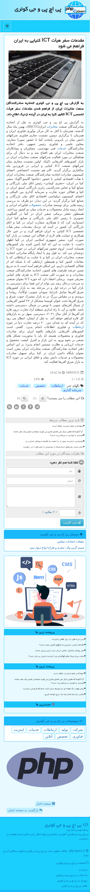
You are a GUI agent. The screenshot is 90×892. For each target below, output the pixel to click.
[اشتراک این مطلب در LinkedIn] (16, 406)
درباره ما (83, 869)
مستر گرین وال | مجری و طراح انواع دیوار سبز (57, 547)
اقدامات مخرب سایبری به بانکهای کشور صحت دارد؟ (61, 645)
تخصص (40, 385)
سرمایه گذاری (72, 390)
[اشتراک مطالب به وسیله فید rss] (9, 406)
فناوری (78, 736)
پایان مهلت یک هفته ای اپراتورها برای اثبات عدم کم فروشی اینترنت (53, 688)
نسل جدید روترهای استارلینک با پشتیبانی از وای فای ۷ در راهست (53, 447)
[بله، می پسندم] (42, 398)
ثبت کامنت (70, 522)
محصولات (35, 205)
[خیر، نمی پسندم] (24, 398)
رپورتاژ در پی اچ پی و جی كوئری (72, 880)
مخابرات (52, 126)
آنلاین (48, 736)
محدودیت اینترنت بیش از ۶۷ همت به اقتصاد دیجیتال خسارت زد (54, 441)
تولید (64, 730)
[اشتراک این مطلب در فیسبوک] (30, 406)
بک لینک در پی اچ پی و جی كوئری (71, 875)
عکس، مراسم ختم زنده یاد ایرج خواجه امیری (64, 694)
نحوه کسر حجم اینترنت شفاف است (67, 426)
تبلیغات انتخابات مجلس (70, 541)
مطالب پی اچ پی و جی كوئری (74, 886)
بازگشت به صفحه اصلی (23, 810)
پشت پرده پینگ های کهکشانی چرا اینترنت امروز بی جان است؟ (56, 656)
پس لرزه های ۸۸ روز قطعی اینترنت (68, 639)
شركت (78, 730)
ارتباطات (78, 327)
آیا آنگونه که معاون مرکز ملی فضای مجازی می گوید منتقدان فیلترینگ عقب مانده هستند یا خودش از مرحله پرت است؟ (48, 433)
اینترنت (19, 730)
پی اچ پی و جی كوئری (38, 8)
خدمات (61, 148)
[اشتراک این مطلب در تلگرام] (37, 406)
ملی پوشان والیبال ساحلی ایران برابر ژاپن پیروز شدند (59, 650)
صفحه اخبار (44, 803)
